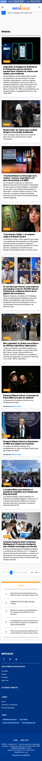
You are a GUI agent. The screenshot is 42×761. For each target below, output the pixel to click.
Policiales (5, 677)
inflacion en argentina (11, 723)
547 (32, 572)
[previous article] (38, 13)
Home (4, 701)
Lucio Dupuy (23, 719)
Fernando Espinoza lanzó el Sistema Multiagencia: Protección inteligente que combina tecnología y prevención (20, 544)
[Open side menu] (2, 7)
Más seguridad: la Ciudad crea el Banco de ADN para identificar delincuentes (21, 344)
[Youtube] (16, 659)
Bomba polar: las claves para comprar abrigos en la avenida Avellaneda (20, 131)
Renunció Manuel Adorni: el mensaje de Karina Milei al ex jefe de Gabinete (21, 396)
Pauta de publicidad (8, 708)
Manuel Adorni (16, 406)
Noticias (6, 61)
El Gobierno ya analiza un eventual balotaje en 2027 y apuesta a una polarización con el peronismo (23, 612)
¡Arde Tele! (5, 680)
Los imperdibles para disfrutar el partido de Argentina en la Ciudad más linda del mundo (20, 491)
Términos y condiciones (10, 705)
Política (4, 674)
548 (36, 572)
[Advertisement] (21, 22)
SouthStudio (25, 755)
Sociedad (5, 671)
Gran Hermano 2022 (28, 723)
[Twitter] (10, 659)
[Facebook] (4, 659)
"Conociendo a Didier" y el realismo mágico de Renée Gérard (19, 235)
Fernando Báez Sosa (10, 719)
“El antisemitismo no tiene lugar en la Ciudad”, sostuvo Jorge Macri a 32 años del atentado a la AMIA (19, 178)
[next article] (35, 13)
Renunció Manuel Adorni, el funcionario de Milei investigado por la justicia (20, 442)
